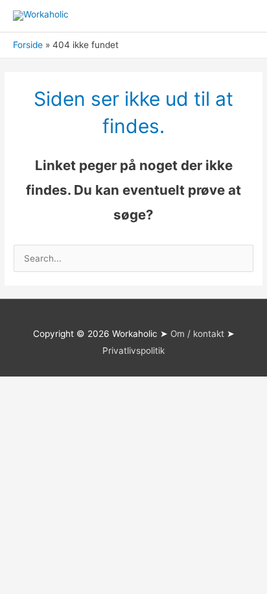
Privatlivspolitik (133, 350)
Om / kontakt (197, 333)
